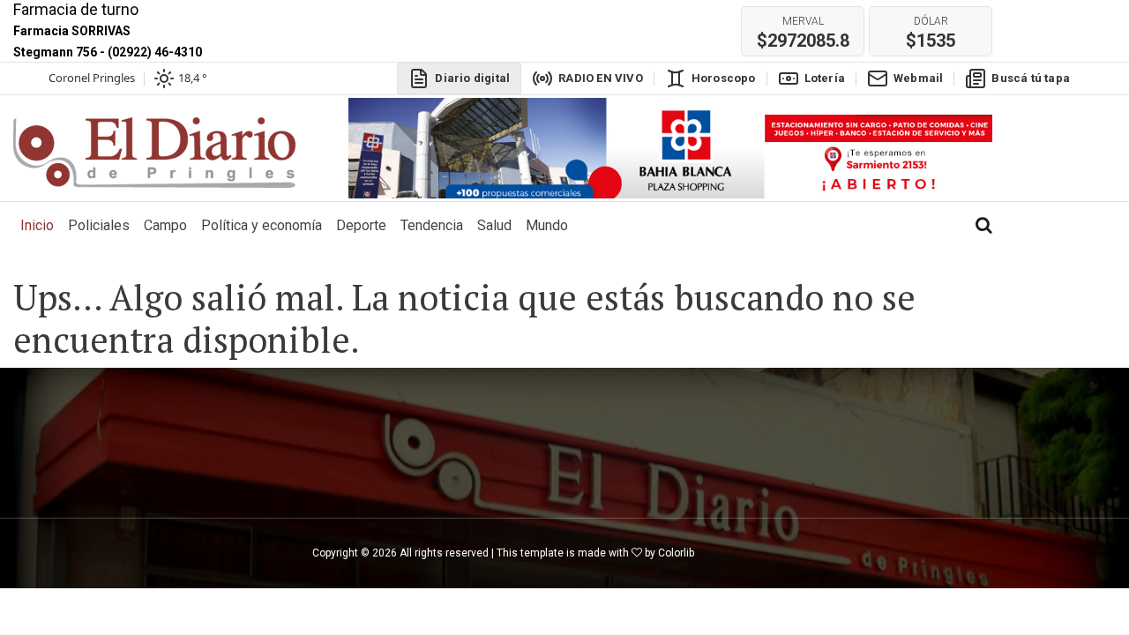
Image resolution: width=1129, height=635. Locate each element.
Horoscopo (724, 78)
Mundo (547, 225)
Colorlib (676, 553)
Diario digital (472, 78)
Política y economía (261, 225)
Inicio (40, 225)
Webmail (918, 78)
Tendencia (431, 225)
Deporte (361, 225)
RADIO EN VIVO (600, 78)
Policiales (99, 225)
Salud (494, 225)
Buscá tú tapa (1030, 78)
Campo (165, 225)
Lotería (824, 78)
